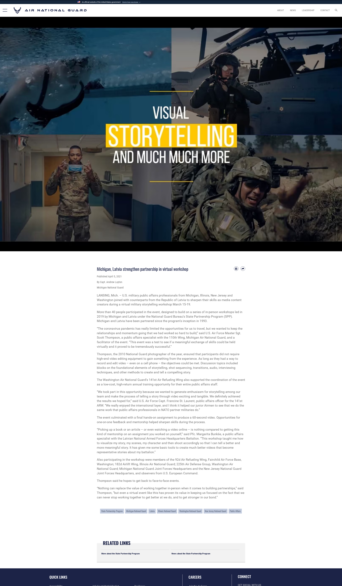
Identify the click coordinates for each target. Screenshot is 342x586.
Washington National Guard (190, 511)
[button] (131, 2)
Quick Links (58, 577)
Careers (195, 577)
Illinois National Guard (167, 511)
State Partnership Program (112, 511)
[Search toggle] (336, 10)
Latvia (152, 511)
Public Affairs (235, 511)
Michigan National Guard (136, 511)
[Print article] (236, 268)
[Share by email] (243, 268)
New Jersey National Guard (215, 511)
